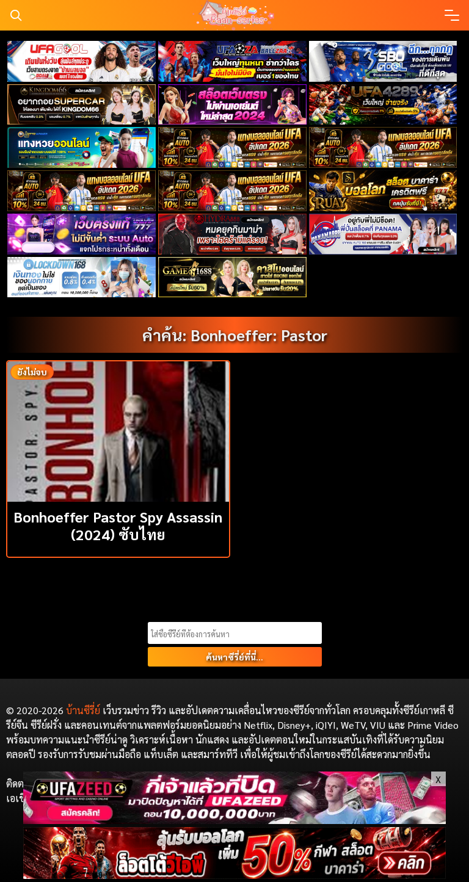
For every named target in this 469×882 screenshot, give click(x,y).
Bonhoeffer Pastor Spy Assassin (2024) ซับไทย (117, 525)
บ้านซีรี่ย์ (83, 710)
